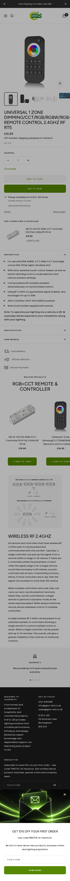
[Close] (65, 794)
